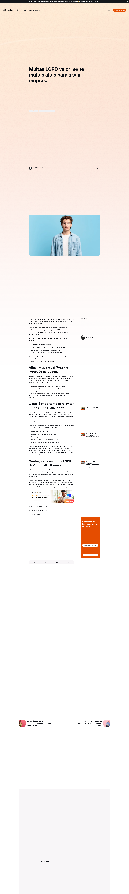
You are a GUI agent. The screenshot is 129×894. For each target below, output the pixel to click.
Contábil (24, 10)
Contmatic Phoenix (39, 167)
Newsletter (38, 10)
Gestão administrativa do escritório (47, 111)
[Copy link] (68, 562)
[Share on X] (94, 168)
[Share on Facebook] (97, 168)
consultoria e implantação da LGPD (57, 485)
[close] (127, 2)
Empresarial (31, 10)
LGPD (31, 111)
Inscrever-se (90, 555)
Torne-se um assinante (119, 10)
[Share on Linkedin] (99, 168)
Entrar (109, 10)
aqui (47, 506)
